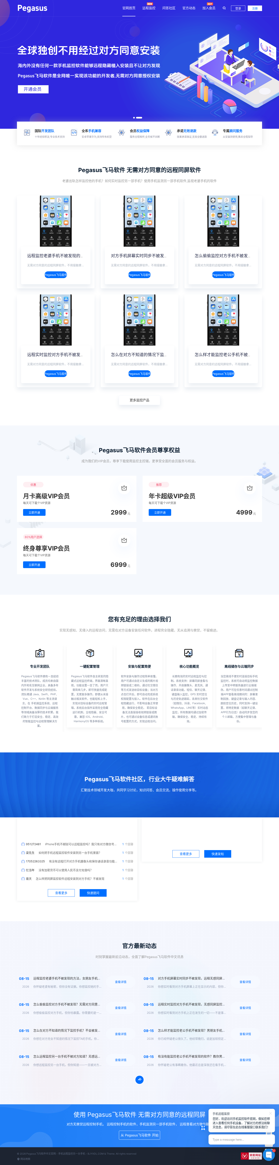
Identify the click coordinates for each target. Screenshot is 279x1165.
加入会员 (208, 8)
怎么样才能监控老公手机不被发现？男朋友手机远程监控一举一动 (202, 1030)
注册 (255, 8)
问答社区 (168, 8)
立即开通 (34, 512)
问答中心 (77, 827)
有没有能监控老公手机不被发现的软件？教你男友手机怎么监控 (201, 1056)
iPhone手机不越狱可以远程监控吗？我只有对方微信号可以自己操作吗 (89, 844)
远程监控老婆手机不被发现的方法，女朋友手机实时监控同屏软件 (86, 255)
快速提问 (93, 893)
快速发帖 (218, 854)
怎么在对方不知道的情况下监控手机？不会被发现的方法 (162, 354)
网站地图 (25, 1159)
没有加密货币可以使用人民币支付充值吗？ (66, 870)
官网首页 (128, 8)
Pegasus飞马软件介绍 (56, 274)
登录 (238, 8)
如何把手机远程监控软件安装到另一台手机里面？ (70, 852)
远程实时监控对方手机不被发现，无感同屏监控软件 (74, 354)
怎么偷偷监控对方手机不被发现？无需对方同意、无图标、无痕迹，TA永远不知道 (88, 1004)
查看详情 (120, 982)
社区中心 (202, 827)
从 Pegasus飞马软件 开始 (139, 1135)
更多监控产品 (139, 400)
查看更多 (61, 893)
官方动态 (188, 8)
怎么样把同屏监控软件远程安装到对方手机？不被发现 (70, 878)
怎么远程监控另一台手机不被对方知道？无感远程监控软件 (73, 1056)
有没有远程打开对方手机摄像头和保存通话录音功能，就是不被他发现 (93, 861)
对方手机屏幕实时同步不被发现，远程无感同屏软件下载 (162, 255)
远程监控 (148, 8)
